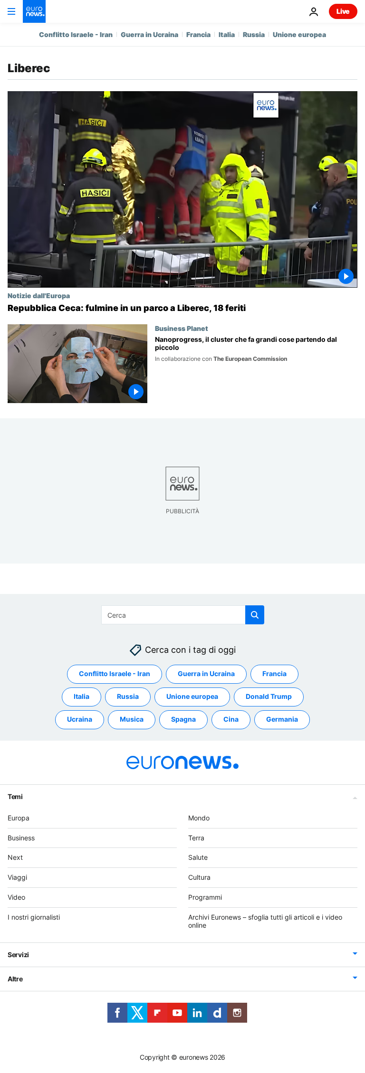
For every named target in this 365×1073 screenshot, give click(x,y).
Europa (18, 818)
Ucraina (79, 719)
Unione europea (299, 34)
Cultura (199, 877)
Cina (231, 719)
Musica (132, 719)
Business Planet (181, 328)
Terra (196, 838)
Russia (254, 34)
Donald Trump (269, 696)
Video (16, 897)
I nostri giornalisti (34, 917)
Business (21, 838)
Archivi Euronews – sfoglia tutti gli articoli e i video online (265, 921)
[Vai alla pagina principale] (34, 11)
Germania (282, 719)
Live (343, 11)
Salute (198, 857)
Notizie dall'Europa (39, 295)
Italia (227, 34)
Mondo (199, 818)
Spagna (183, 719)
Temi (15, 796)
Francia (198, 34)
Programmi (205, 897)
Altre (15, 979)
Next (15, 857)
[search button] (254, 614)
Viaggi (17, 877)
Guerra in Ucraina (149, 34)
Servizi (18, 955)
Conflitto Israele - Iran (76, 34)
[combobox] (182, 614)
